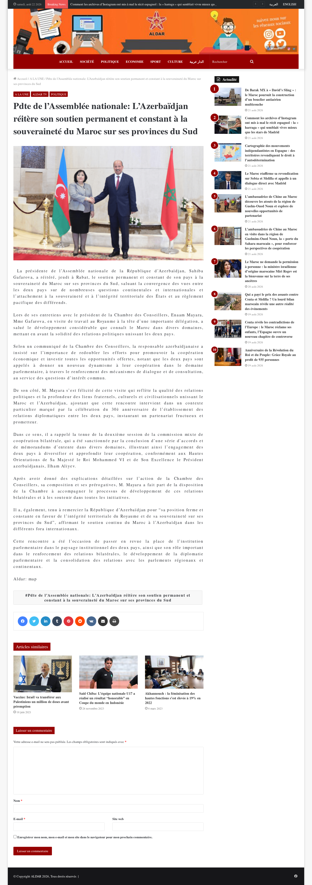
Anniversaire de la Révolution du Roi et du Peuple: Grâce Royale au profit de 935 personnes (270, 354)
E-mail (19, 818)
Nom (17, 800)
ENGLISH (289, 4)
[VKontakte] (91, 621)
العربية (273, 4)
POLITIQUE (110, 61)
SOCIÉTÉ (87, 61)
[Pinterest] (68, 621)
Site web (118, 818)
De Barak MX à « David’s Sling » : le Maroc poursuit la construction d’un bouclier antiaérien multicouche (270, 97)
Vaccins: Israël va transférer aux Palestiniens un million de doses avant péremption (41, 701)
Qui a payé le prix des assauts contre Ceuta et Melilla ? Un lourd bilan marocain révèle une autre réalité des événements (271, 301)
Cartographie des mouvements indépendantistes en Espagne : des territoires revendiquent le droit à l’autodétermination (270, 153)
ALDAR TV (39, 94)
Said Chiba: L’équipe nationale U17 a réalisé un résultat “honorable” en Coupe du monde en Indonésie (107, 698)
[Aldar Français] (156, 31)
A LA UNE (37, 78)
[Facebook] (23, 621)
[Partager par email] (103, 621)
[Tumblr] (57, 621)
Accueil (21, 78)
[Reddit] (80, 621)
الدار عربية (197, 61)
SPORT (155, 61)
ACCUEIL (66, 61)
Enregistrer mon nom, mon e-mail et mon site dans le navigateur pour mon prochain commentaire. (84, 837)
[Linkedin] (45, 621)
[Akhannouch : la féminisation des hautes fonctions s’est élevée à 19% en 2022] (174, 672)
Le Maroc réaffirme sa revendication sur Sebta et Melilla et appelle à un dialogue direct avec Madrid (271, 178)
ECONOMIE (135, 61)
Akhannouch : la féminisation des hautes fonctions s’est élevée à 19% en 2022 (173, 698)
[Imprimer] (114, 621)
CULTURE (175, 61)
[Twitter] (34, 621)
